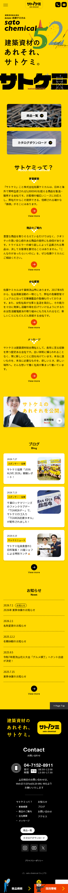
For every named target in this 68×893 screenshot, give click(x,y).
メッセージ (24, 820)
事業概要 (23, 806)
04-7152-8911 (38, 765)
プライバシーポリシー (34, 860)
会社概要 (23, 815)
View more (34, 216)
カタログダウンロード (34, 837)
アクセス (42, 816)
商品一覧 (27, 830)
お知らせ (42, 801)
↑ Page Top (59, 706)
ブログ (41, 806)
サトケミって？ (24, 801)
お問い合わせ (45, 811)
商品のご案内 (25, 811)
